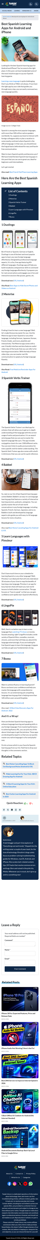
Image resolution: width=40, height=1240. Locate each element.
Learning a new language (10, 81)
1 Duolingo (12, 195)
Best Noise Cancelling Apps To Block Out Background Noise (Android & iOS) (18, 765)
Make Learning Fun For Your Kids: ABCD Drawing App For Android (20, 775)
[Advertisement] (20, 902)
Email (7, 959)
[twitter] (7, 809)
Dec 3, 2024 (12, 820)
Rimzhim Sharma (30, 820)
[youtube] (25, 1183)
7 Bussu (11, 217)
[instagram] (15, 1183)
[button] (31, 4)
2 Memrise (12, 199)
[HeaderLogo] (11, 4)
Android (9, 16)
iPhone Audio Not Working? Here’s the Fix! (18, 1048)
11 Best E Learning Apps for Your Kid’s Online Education (19, 785)
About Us (9, 1173)
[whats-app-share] (15, 809)
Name (7, 950)
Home (4, 16)
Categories (26, 1177)
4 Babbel (11, 206)
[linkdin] (11, 809)
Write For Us (15, 1177)
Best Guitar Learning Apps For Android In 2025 (19, 795)
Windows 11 (26, 10)
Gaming (17, 10)
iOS (15, 280)
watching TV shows (19, 632)
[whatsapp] (31, 1183)
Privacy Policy (30, 1173)
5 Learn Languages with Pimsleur (20, 209)
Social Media (7, 10)
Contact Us (19, 1173)
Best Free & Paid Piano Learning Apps (24, 172)
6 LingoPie (12, 213)
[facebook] (3, 809)
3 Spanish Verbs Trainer (17, 202)
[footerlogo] (20, 1167)
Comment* (9, 940)
